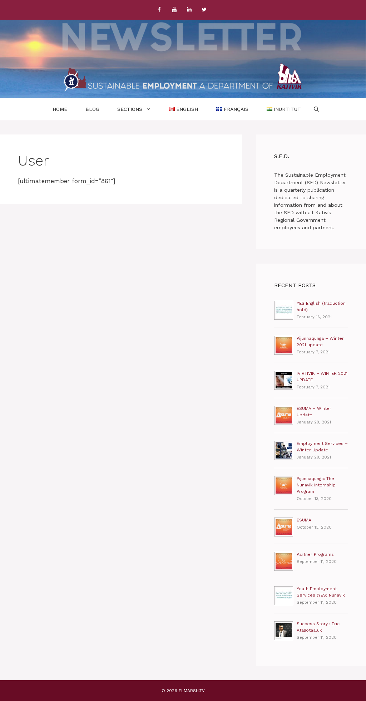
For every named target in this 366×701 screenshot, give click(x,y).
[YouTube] (174, 10)
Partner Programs (315, 554)
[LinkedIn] (189, 10)
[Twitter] (204, 10)
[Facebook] (159, 10)
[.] (182, 77)
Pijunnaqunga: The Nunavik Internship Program (316, 485)
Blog (92, 109)
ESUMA (304, 520)
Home (60, 109)
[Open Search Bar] (316, 109)
